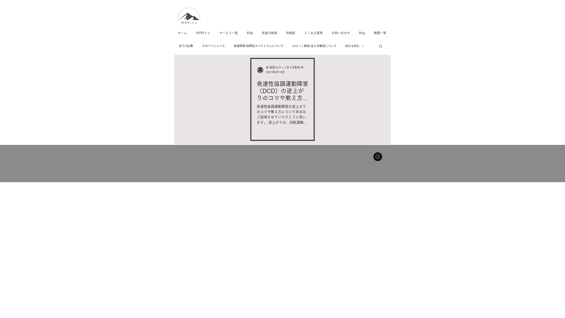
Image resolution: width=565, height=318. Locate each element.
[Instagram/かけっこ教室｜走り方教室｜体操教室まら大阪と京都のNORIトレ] (377, 156)
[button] (381, 46)
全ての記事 (186, 46)
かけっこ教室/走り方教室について (314, 46)
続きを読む (352, 46)
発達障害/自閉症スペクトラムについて (259, 46)
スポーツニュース (213, 46)
